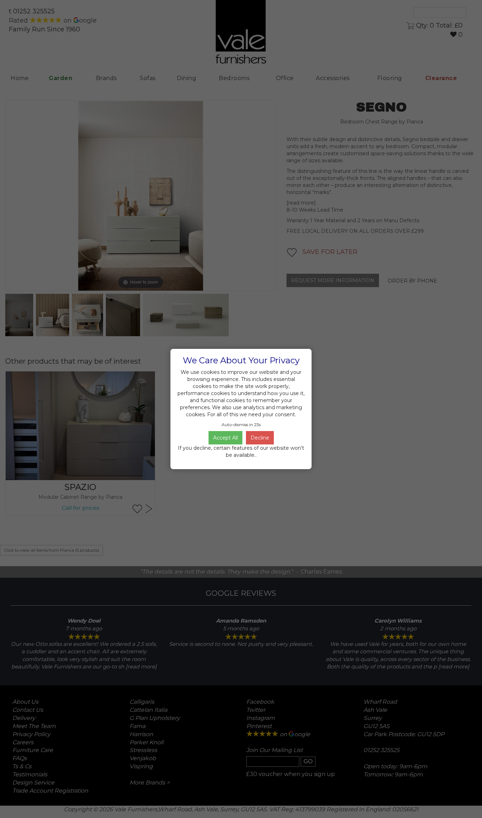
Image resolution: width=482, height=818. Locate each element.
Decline (260, 438)
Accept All (225, 438)
